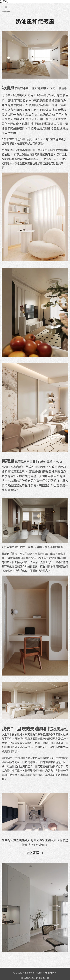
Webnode (29, 977)
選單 (65, 9)
